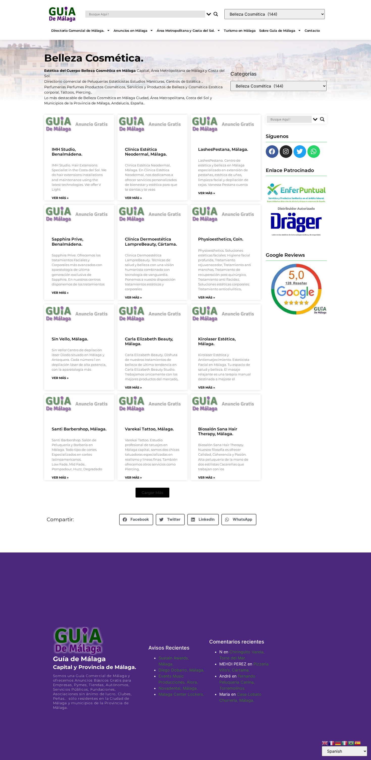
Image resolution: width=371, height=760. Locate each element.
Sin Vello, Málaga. (70, 339)
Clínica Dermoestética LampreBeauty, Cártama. (151, 241)
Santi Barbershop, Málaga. (79, 429)
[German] (338, 742)
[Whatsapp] (313, 151)
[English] (325, 742)
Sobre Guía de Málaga (277, 30)
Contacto (312, 30)
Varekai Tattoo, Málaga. (149, 429)
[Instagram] (286, 151)
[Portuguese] (351, 742)
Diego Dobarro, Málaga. (181, 670)
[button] (152, 493)
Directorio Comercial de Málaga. (77, 30)
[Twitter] (300, 151)
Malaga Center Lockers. (181, 694)
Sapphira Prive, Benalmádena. (67, 241)
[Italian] (344, 742)
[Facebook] (272, 151)
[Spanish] (358, 742)
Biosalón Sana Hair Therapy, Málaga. (217, 431)
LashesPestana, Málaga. (223, 149)
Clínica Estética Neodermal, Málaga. (146, 152)
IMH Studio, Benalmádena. (67, 152)
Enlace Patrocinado (290, 170)
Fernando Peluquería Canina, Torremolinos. (237, 682)
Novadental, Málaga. (178, 688)
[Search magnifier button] (215, 14)
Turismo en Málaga (240, 30)
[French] (331, 742)
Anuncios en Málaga (130, 30)
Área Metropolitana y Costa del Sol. (186, 30)
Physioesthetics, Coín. (220, 239)
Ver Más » (60, 198)
